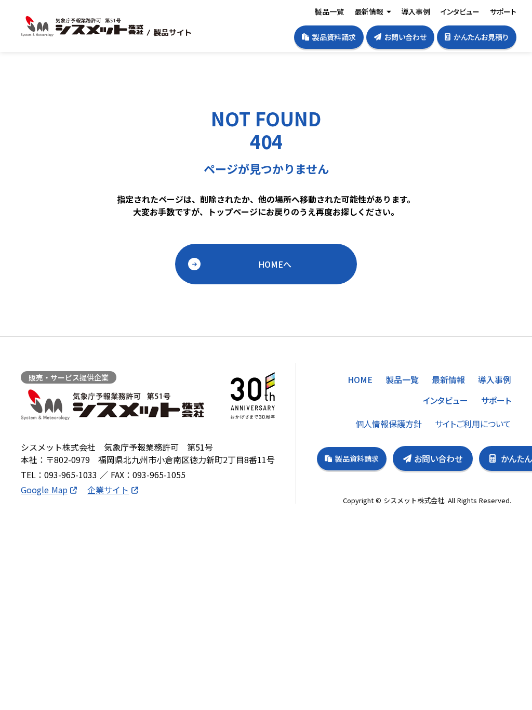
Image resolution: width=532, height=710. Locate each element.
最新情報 (368, 11)
